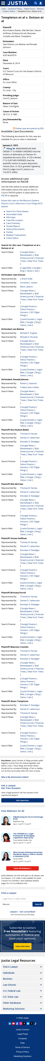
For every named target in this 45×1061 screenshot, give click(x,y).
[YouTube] (13, 1023)
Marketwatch (26, 255)
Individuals (8, 972)
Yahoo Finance (27, 309)
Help (22, 1043)
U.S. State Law (10, 996)
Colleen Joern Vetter (29, 387)
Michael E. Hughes (28, 333)
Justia (26, 1018)
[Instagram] (20, 1023)
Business (7, 978)
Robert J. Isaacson (28, 383)
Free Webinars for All (12, 811)
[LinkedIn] (9, 1023)
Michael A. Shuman (29, 337)
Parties (9, 232)
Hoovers (24, 312)
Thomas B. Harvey (28, 433)
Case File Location (14, 220)
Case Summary (13, 223)
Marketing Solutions (14, 1008)
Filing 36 (10, 148)
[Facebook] (17, 1023)
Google (36, 268)
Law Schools (9, 984)
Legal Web (26, 268)
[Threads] (24, 1023)
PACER (4, 195)
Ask (36, 270)
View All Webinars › (23, 868)
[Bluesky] (28, 1023)
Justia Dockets (28, 319)
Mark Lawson (26, 286)
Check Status (12, 238)
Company (22, 1038)
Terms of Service (22, 1047)
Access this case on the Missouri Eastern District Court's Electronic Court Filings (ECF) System (21, 203)
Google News (27, 252)
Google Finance (28, 306)
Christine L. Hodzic (28, 282)
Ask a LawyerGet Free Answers (11, 787)
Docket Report (13, 226)
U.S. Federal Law (11, 990)
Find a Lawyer (8, 892)
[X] (31, 1023)
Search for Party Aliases (17, 211)
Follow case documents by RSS (29, 128)
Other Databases (12, 1002)
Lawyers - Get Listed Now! (22, 911)
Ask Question (22, 800)
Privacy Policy (22, 1052)
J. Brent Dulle (26, 278)
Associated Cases (14, 214)
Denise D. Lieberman (30, 437)
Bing (22, 270)
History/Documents (15, 229)
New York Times (35, 261)
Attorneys (11, 217)
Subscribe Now (23, 946)
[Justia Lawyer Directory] (35, 1023)
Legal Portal (22, 1034)
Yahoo (30, 270)
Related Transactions (16, 235)
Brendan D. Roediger (30, 441)
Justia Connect (22, 1030)
